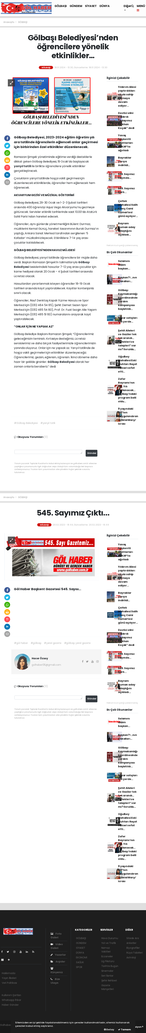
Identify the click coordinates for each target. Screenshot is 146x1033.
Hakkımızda (8, 973)
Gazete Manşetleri (107, 987)
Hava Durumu (109, 938)
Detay (110, 1029)
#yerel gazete (52, 643)
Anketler (131, 943)
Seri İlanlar (107, 975)
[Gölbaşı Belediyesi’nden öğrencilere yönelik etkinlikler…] (51, 102)
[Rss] (34, 952)
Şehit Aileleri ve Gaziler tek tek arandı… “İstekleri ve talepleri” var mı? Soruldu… (127, 340)
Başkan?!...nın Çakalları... (127, 279)
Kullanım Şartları (11, 995)
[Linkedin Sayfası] (28, 952)
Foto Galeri (56, 935)
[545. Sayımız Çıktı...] (51, 556)
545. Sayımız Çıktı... (126, 190)
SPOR (79, 967)
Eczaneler (107, 956)
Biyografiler (133, 948)
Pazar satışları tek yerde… (127, 319)
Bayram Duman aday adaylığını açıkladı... (126, 229)
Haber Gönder (10, 1005)
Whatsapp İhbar (11, 1000)
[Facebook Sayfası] (3, 952)
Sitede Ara (132, 938)
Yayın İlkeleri (9, 978)
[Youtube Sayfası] (22, 952)
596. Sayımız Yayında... (126, 176)
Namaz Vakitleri (106, 949)
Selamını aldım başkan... (124, 264)
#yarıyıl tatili (47, 423)
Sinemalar (107, 971)
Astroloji (131, 957)
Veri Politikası (9, 983)
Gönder (92, 453)
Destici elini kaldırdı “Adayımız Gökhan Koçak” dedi (126, 120)
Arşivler (60, 961)
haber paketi (7, 1029)
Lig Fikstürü (107, 961)
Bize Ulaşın (55, 981)
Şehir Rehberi (109, 980)
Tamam (125, 1029)
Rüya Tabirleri (134, 952)
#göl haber (21, 643)
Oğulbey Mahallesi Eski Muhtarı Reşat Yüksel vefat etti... (127, 364)
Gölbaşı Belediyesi (61, 362)
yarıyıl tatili (23, 166)
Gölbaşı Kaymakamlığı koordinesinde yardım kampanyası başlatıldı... (128, 299)
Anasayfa (9, 22)
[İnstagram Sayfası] (15, 952)
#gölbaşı (36, 643)
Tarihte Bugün (109, 966)
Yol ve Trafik (108, 943)
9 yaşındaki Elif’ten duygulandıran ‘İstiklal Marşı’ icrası (128, 416)
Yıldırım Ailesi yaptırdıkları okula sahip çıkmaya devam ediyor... (127, 96)
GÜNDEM (76, 6)
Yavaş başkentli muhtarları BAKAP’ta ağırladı (125, 143)
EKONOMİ (81, 957)
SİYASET (91, 6)
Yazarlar (60, 955)
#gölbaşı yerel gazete (77, 643)
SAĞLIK (80, 962)
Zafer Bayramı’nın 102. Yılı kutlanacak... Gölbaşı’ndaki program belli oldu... (127, 390)
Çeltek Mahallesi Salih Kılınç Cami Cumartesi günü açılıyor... (128, 208)
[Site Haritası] (4, 960)
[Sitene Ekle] (10, 960)
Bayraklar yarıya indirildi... (124, 161)
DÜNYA (105, 6)
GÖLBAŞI (60, 6)
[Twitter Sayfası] (9, 952)
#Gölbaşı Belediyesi (26, 423)
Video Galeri (57, 946)
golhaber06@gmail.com (46, 665)
